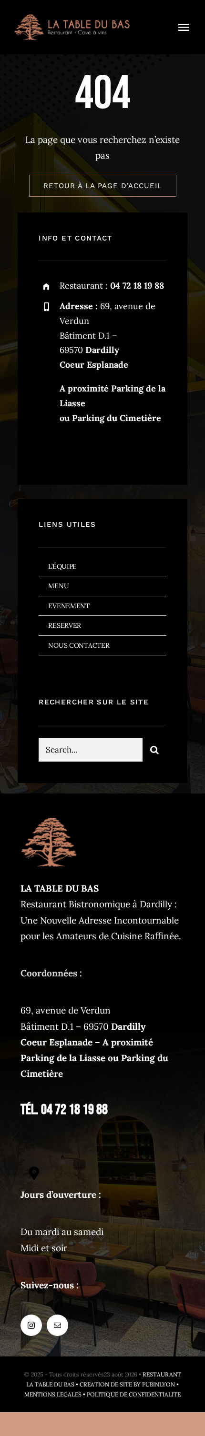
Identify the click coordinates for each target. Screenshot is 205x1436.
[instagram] (49, 449)
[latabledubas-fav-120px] (49, 818)
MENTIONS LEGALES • (55, 1394)
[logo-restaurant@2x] (72, 18)
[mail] (75, 449)
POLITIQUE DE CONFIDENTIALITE (134, 1394)
